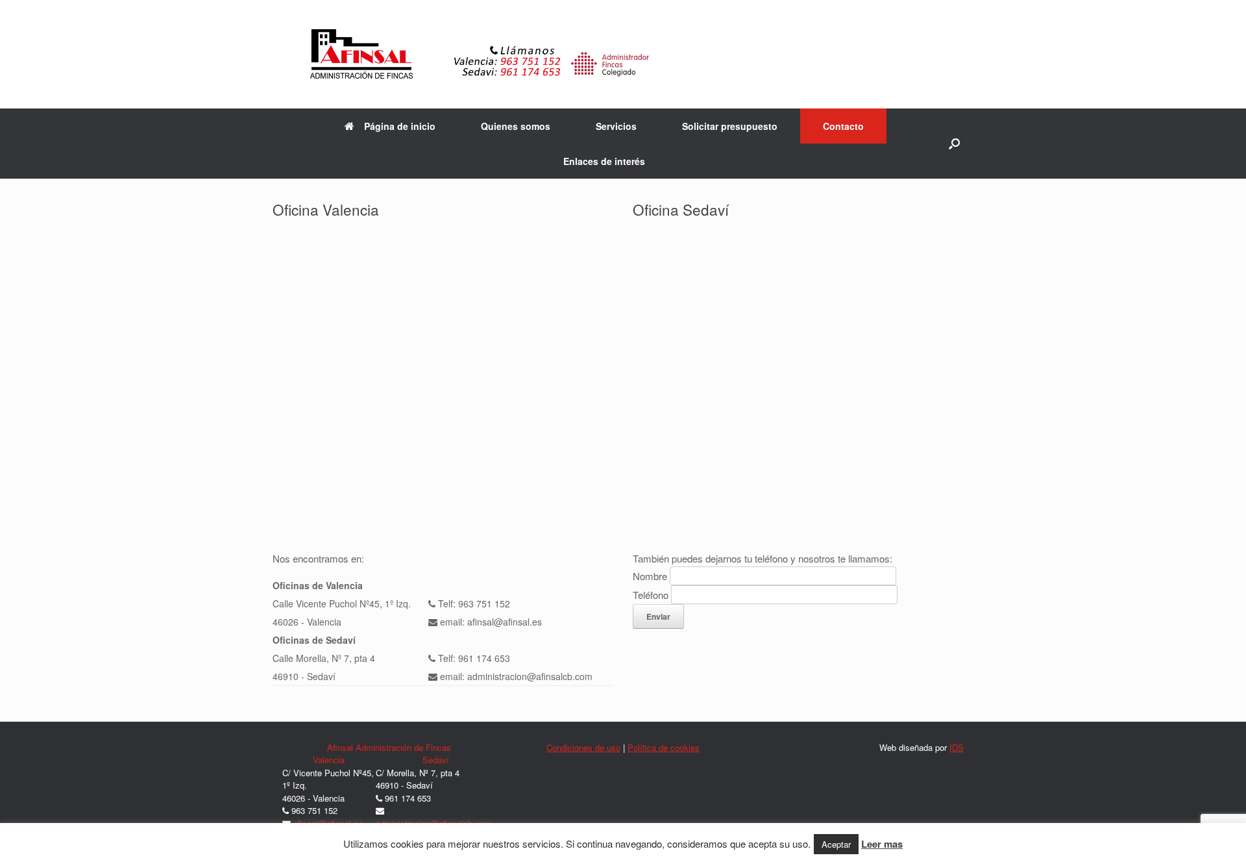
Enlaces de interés (604, 161)
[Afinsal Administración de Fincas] (623, 54)
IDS (956, 747)
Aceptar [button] (836, 844)
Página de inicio (399, 126)
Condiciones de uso (583, 747)
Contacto (843, 126)
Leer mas (882, 844)
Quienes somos (515, 126)
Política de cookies (664, 747)
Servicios (616, 126)
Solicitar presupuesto (729, 126)
